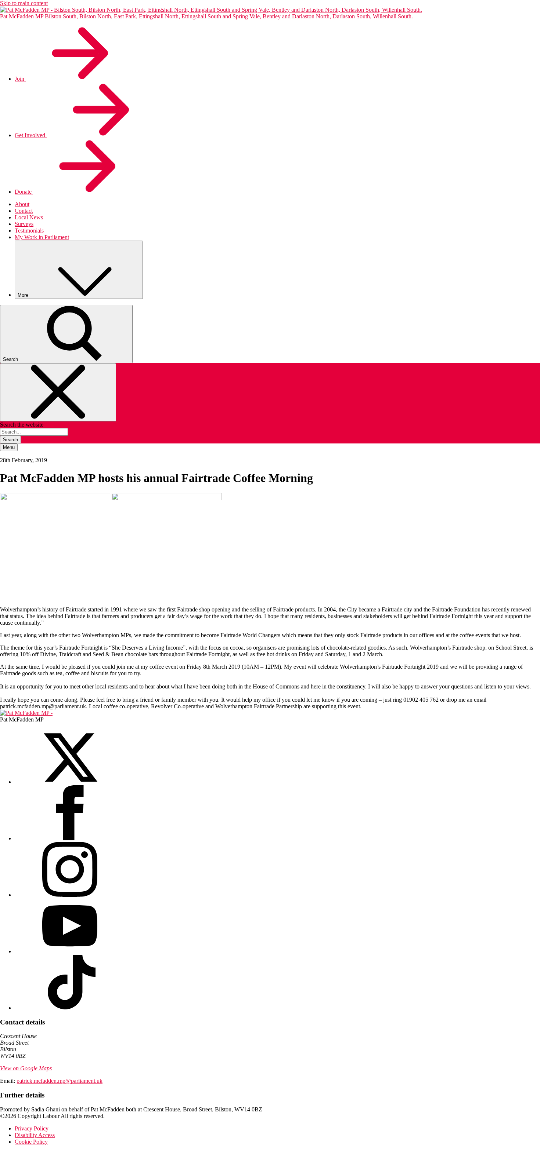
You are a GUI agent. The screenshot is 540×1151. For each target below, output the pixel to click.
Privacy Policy (31, 1128)
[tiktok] (70, 1008)
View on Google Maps (26, 1068)
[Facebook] (70, 838)
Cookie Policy (31, 1142)
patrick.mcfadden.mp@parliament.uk (59, 1081)
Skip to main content (24, 3)
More (24, 295)
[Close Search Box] (58, 392)
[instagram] (70, 895)
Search (10, 439)
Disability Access (35, 1135)
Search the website (21, 424)
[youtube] (70, 951)
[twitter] (70, 782)
